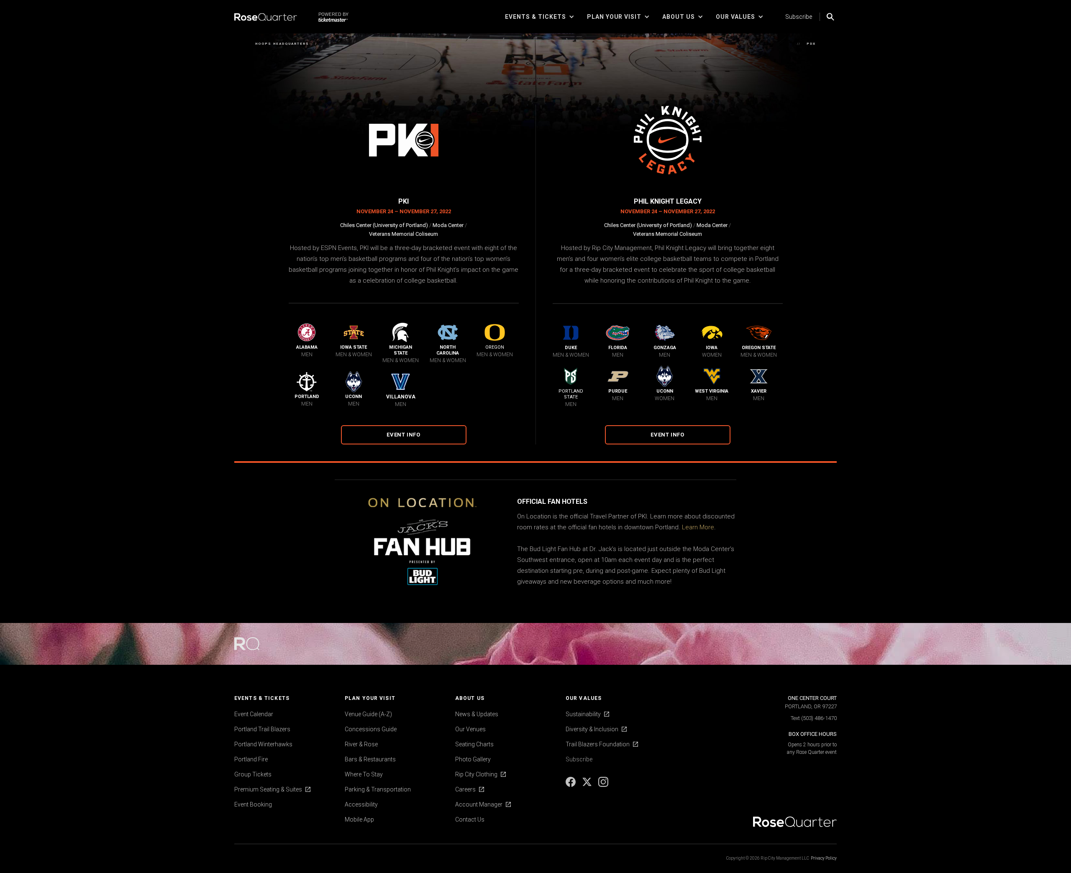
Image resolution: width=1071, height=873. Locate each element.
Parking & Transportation (378, 789)
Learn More (698, 527)
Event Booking (253, 804)
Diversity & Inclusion (592, 729)
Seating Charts (474, 744)
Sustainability (583, 714)
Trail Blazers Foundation (598, 744)
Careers (465, 789)
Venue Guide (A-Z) (368, 714)
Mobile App (359, 819)
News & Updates (476, 714)
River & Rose (361, 744)
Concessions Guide (371, 729)
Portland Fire (251, 759)
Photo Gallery (473, 759)
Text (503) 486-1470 (814, 718)
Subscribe (798, 17)
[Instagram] (603, 784)
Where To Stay (364, 774)
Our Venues (470, 729)
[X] (587, 784)
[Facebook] (571, 784)
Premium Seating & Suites (268, 789)
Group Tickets (253, 774)
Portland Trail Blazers (262, 729)
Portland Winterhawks (263, 744)
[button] (540, 16)
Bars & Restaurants (370, 759)
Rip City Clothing (476, 774)
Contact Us (469, 819)
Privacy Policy (824, 858)
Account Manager (478, 804)
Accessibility (361, 804)
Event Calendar (253, 714)
